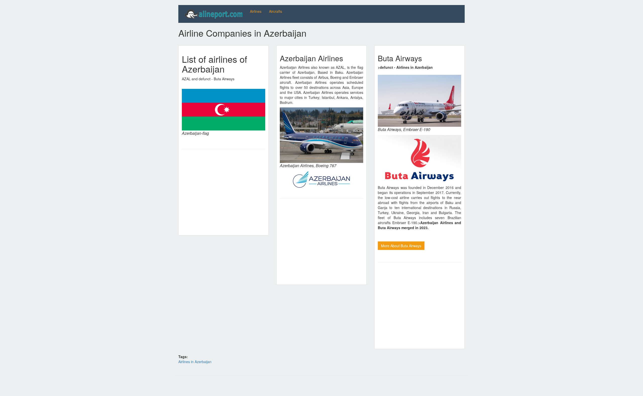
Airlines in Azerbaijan (194, 361)
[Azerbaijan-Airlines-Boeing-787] (321, 135)
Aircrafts (275, 11)
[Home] (214, 14)
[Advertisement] (223, 190)
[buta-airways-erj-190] (419, 101)
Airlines (255, 11)
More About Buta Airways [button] (401, 245)
